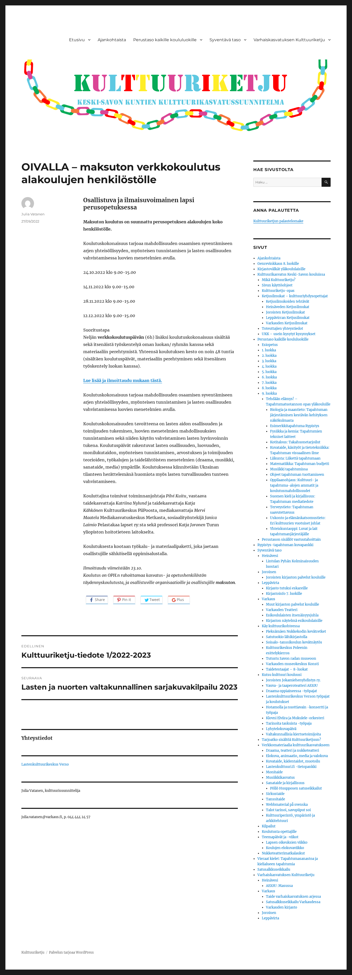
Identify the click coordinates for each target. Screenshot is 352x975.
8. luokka (269, 388)
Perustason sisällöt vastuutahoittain (291, 539)
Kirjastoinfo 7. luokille (284, 593)
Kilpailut (268, 826)
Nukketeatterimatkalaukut (283, 853)
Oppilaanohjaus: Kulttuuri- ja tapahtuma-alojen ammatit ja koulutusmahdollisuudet (294, 485)
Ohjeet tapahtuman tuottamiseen (297, 474)
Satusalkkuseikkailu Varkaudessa (293, 902)
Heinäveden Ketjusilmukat (287, 307)
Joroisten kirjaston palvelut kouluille (295, 577)
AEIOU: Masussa (279, 886)
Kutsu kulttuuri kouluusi (281, 675)
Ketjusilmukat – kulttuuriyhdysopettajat (295, 296)
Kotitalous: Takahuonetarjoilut (295, 442)
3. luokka (269, 361)
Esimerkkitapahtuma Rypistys (294, 426)
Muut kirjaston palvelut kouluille (292, 604)
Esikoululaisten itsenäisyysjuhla (292, 615)
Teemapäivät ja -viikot (280, 837)
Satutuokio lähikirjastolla (286, 637)
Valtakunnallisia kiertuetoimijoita (293, 734)
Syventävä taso (225, 39)
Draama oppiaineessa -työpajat (291, 691)
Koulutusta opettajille (279, 831)
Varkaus (268, 599)
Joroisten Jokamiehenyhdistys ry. (293, 680)
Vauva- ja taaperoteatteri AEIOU (292, 685)
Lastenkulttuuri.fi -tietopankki (291, 767)
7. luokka (269, 382)
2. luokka (269, 355)
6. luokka (269, 377)
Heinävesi (270, 556)
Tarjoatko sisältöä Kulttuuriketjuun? (291, 739)
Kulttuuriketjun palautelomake (278, 221)
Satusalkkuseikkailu (273, 869)
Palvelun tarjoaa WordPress (71, 952)
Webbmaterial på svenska (287, 804)
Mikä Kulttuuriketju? (278, 280)
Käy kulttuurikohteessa (281, 626)
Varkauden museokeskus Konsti (292, 664)
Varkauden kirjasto (281, 907)
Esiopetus (270, 345)
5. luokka (269, 372)
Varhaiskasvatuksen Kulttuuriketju (289, 39)
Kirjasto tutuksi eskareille (287, 588)
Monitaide (274, 772)
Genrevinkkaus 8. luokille (278, 263)
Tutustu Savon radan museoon (291, 658)
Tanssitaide (275, 799)
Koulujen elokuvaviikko (285, 848)
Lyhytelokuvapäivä (281, 729)
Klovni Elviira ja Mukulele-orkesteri (295, 718)
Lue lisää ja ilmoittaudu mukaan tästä (122, 380)
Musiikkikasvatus (280, 777)
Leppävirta (270, 583)
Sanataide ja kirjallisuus (285, 783)
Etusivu (77, 39)
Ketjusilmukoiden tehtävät (287, 301)
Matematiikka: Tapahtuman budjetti (299, 464)
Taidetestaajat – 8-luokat (287, 669)
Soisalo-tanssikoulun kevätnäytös (294, 642)
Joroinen (269, 572)
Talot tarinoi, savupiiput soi (288, 810)
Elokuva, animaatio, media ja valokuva (297, 756)
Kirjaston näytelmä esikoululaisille (294, 620)
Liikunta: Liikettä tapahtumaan (295, 458)
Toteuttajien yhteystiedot (282, 328)
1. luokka (269, 350)
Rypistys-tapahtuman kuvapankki (285, 545)
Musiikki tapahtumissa (289, 469)
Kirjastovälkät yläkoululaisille (281, 269)
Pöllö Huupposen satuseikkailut (296, 788)
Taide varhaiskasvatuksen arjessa (293, 896)
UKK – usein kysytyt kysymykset (288, 334)
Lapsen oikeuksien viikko (286, 842)
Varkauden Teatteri (281, 610)
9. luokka (269, 393)
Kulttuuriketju (32, 952)
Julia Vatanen (33, 214)
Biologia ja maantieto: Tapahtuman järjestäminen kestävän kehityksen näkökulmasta (299, 415)
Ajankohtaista (112, 39)
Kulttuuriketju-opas (278, 291)
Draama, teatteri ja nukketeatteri (292, 750)
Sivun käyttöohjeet (277, 285)
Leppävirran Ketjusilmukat (287, 318)
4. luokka (269, 366)
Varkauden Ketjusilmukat (286, 323)
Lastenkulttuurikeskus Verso (45, 764)
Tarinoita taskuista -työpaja (289, 723)
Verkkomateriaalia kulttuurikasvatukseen (296, 745)
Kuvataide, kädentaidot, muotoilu (293, 761)
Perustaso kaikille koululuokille (165, 39)
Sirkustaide (275, 794)
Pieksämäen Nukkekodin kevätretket (296, 631)
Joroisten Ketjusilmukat (285, 312)
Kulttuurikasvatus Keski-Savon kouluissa (291, 274)
